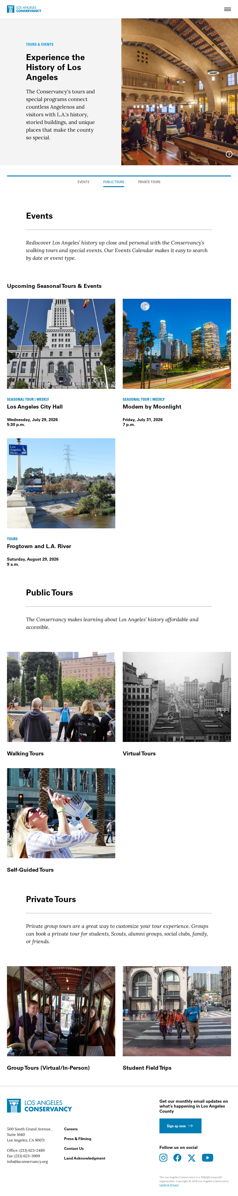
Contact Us (74, 1148)
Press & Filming (77, 1138)
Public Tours (113, 182)
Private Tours (149, 182)
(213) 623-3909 (27, 1156)
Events (83, 182)
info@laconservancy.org (27, 1161)
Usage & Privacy (169, 1184)
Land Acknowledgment (84, 1158)
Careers (71, 1129)
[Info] (229, 156)
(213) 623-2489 (32, 1150)
